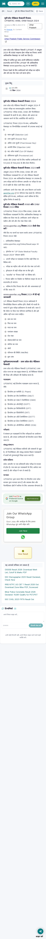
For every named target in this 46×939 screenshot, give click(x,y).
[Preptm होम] (3, 3)
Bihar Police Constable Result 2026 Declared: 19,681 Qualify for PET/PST (21, 593)
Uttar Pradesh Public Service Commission (22, 39)
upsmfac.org (8, 193)
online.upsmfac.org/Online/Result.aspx (19, 244)
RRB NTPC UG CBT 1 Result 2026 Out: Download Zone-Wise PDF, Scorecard (22, 585)
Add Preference (32, 499)
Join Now (23, 531)
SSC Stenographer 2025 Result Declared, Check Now (23, 578)
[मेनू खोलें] (43, 4)
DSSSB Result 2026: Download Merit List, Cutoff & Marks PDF (21, 571)
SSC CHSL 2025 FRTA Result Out (19, 599)
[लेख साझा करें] (40, 931)
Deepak (9, 29)
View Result (23, 554)
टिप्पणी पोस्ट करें (36, 625)
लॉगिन (36, 4)
